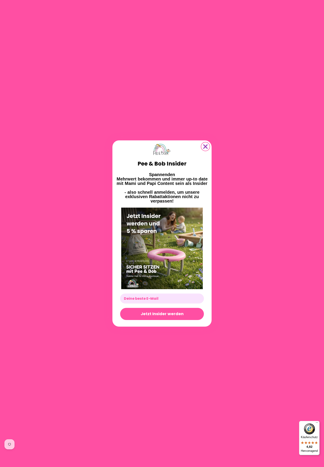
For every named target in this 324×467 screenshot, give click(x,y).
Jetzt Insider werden (162, 313)
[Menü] (317, 423)
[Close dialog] (205, 146)
